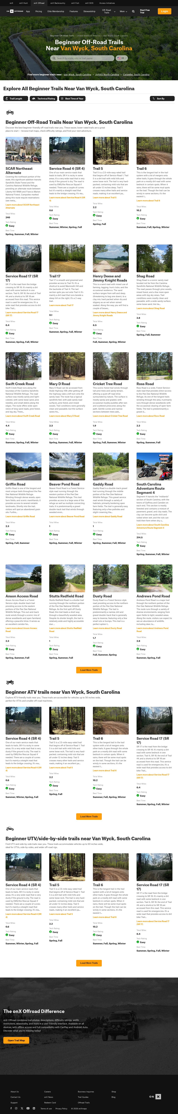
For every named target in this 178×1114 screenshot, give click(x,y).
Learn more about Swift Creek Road (23, 398)
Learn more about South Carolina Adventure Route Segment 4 (154, 504)
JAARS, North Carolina (107, 74)
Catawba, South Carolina (136, 74)
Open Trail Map (16, 1040)
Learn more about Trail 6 (154, 187)
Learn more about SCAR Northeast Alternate (23, 187)
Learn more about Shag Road (154, 294)
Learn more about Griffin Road (23, 504)
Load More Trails (89, 670)
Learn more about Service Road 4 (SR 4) (67, 187)
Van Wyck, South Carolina (77, 74)
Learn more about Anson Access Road (23, 612)
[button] (15, 98)
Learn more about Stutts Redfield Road (67, 612)
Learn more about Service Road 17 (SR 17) (23, 294)
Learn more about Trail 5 (111, 187)
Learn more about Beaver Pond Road (67, 504)
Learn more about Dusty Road (111, 612)
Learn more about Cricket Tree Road (111, 398)
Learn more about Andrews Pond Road (154, 612)
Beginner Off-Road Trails (62, 35)
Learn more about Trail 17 (67, 294)
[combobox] (84, 58)
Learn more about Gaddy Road (111, 504)
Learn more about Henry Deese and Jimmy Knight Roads (111, 294)
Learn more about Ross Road (154, 398)
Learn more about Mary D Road (67, 398)
